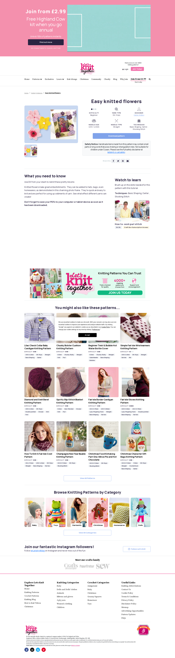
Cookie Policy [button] (105, 327)
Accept (87, 335)
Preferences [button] (96, 329)
